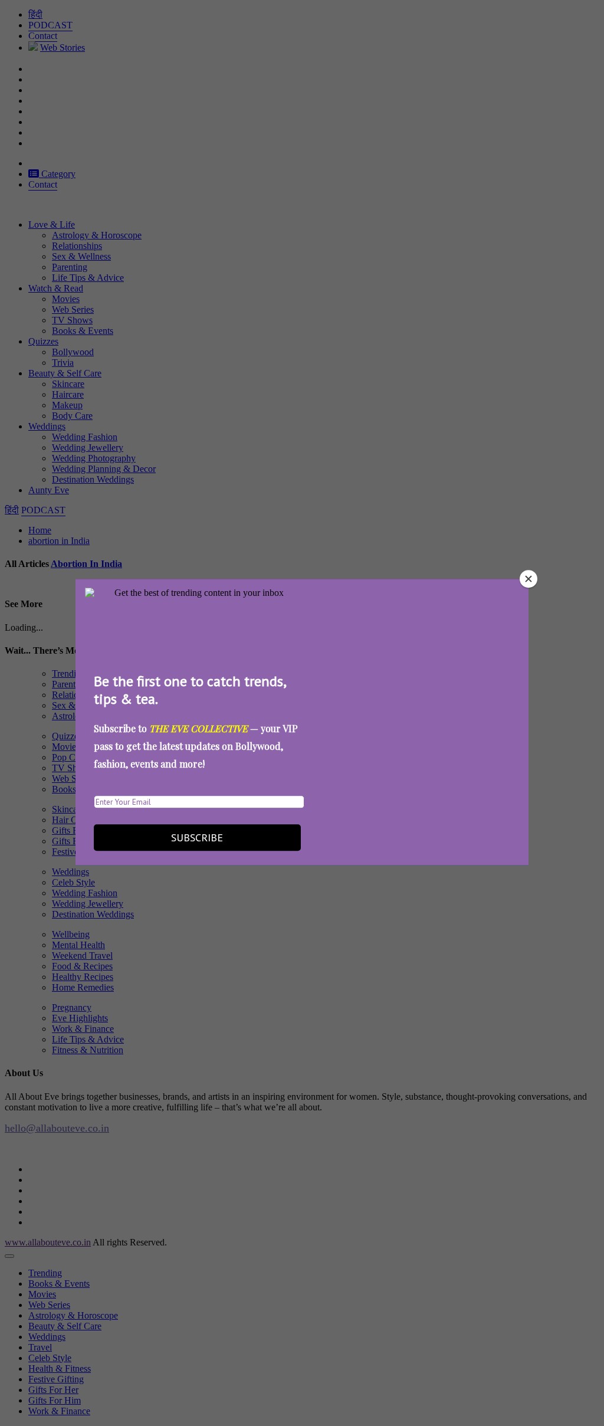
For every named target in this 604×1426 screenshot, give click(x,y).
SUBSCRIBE (197, 837)
